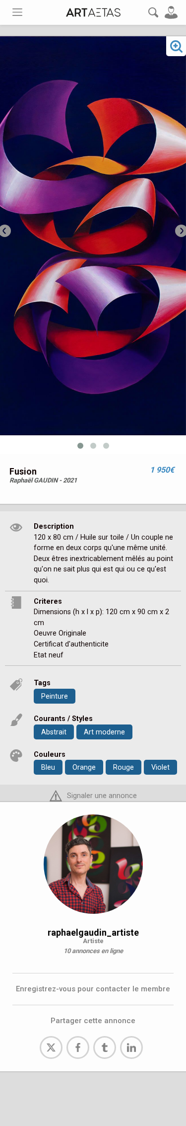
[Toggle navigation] (17, 12)
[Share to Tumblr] (104, 1047)
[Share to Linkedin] (131, 1047)
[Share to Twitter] (51, 1047)
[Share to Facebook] (77, 1047)
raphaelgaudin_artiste (93, 932)
